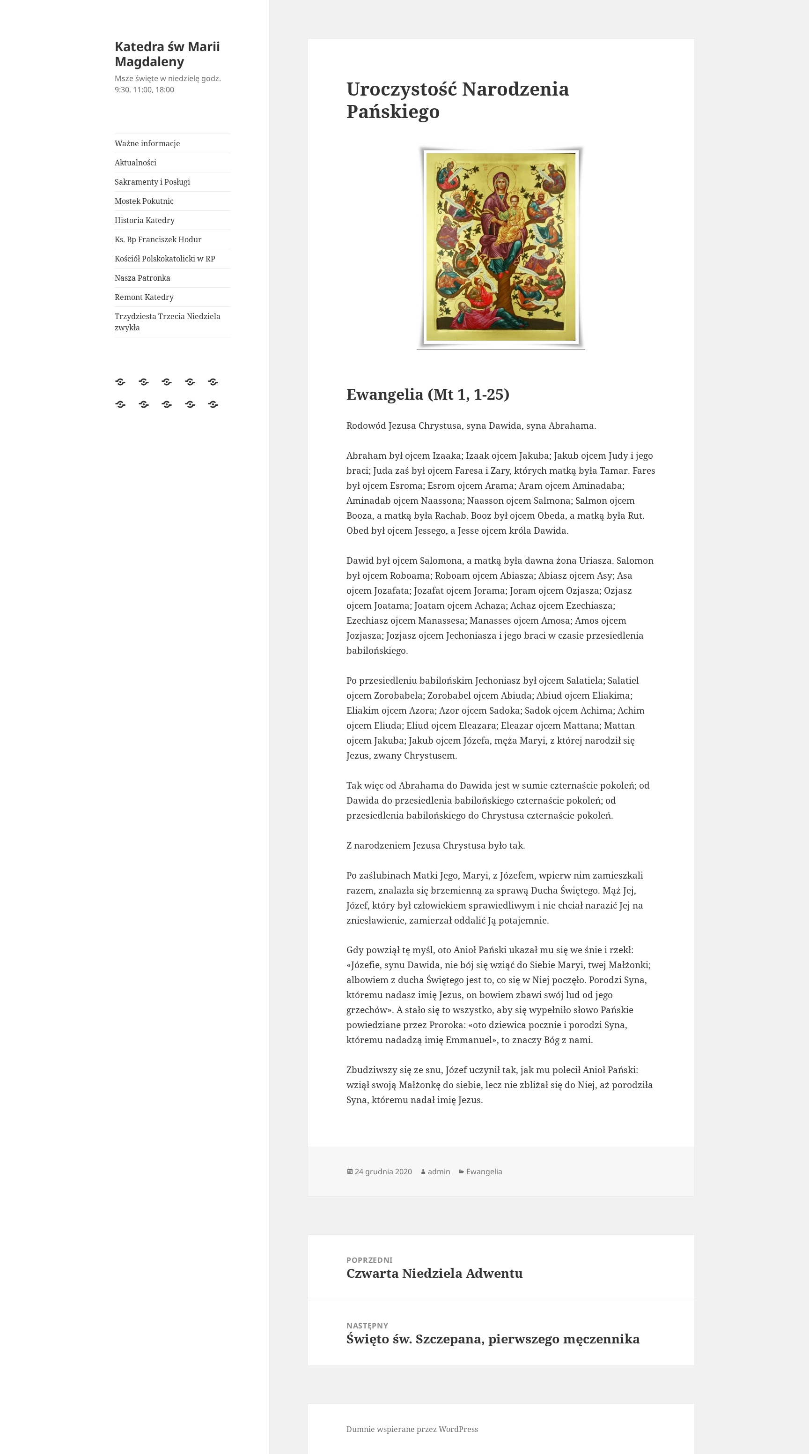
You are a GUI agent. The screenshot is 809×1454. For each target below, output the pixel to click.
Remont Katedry (144, 297)
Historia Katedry (145, 220)
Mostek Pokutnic (144, 201)
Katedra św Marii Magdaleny (167, 53)
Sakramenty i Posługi (152, 182)
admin (439, 1171)
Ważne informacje (147, 143)
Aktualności (135, 162)
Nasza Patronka (142, 278)
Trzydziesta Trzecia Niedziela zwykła (168, 322)
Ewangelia (484, 1171)
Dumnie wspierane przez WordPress (412, 1429)
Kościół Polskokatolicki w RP (165, 259)
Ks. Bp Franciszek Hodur (158, 239)
